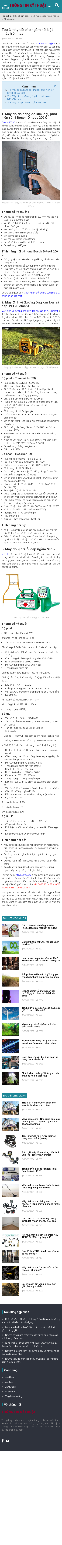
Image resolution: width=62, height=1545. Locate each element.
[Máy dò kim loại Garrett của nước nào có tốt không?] (10, 1272)
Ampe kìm (10, 1391)
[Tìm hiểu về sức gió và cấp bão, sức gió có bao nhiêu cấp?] (10, 1013)
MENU (5, 7)
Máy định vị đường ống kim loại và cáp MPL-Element (30, 310)
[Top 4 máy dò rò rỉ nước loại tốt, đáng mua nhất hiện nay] (10, 1141)
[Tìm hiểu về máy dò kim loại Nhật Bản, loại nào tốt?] (10, 1173)
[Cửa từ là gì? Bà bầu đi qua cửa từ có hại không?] (10, 1256)
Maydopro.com (23, 874)
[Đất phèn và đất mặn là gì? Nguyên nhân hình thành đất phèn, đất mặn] (10, 979)
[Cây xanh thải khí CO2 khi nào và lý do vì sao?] (10, 946)
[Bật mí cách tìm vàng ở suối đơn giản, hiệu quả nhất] (10, 1289)
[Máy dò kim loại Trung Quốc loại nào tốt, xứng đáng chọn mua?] (10, 1190)
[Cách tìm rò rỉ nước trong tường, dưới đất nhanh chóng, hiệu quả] (10, 1223)
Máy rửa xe (10, 1386)
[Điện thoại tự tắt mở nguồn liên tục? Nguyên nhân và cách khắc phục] (10, 996)
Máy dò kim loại (20, 16)
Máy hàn (9, 1382)
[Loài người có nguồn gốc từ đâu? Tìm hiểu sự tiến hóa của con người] (10, 963)
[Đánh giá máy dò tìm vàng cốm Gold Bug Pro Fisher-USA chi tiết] (10, 1157)
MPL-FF (6, 554)
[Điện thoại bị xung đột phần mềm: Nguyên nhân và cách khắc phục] (10, 1045)
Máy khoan (10, 1377)
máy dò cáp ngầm (45, 43)
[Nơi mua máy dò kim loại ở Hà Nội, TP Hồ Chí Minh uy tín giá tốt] (10, 1240)
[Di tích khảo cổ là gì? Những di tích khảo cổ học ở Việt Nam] (10, 1078)
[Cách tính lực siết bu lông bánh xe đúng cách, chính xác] (10, 1062)
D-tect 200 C (8, 122)
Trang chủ (6, 16)
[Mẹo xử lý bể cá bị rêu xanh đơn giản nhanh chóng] (10, 1029)
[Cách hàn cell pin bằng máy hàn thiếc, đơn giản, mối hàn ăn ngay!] (10, 930)
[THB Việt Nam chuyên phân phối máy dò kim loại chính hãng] (10, 1107)
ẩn (55, 86)
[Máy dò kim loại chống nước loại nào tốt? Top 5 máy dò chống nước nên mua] (10, 1206)
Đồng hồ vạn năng (13, 1396)
